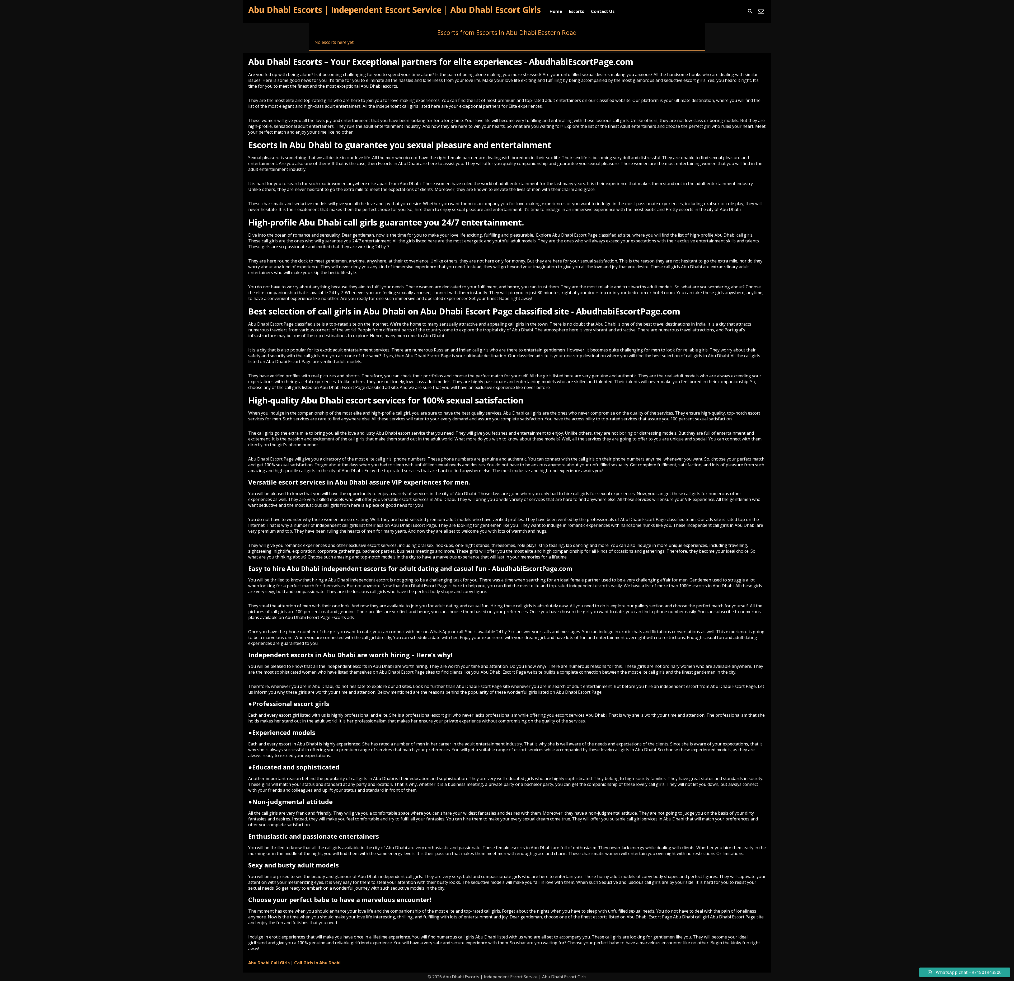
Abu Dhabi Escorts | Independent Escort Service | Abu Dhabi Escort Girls (394, 9)
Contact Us (602, 11)
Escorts (576, 11)
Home (556, 11)
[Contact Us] (761, 11)
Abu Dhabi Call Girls (269, 963)
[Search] (750, 11)
